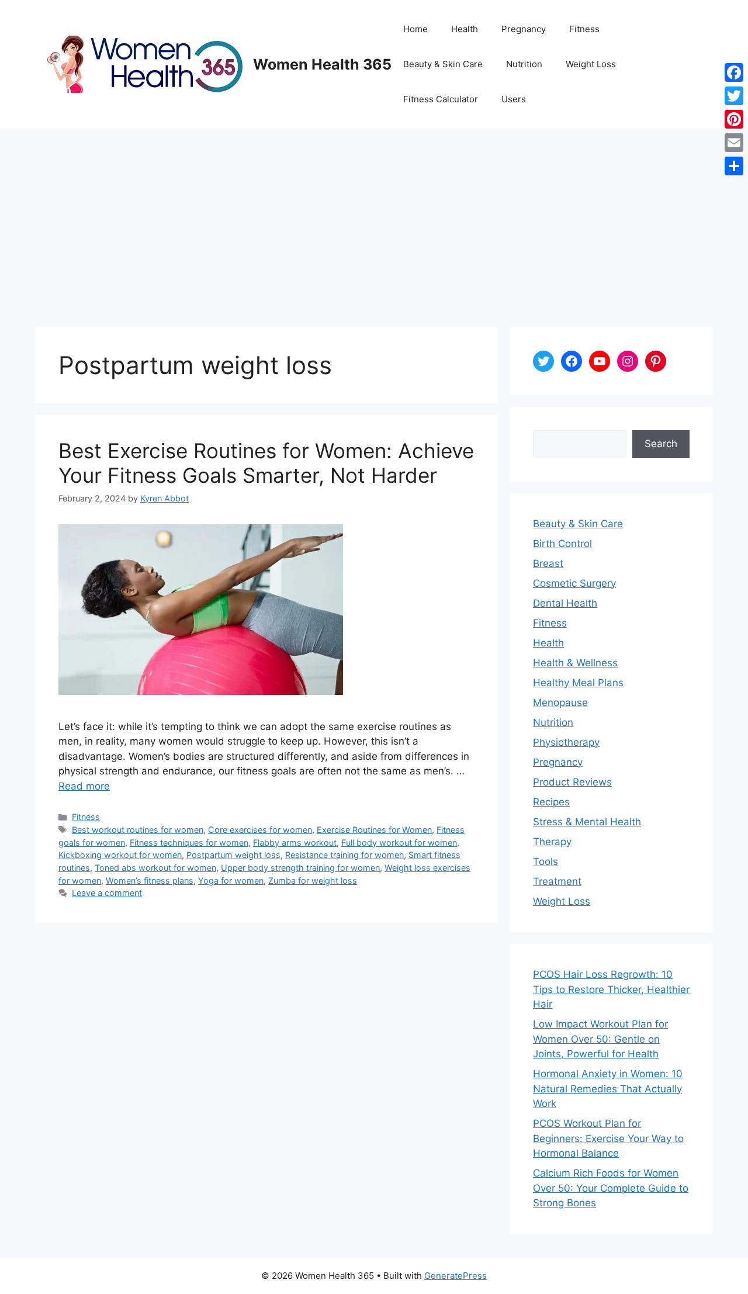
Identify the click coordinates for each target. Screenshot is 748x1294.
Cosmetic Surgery (574, 583)
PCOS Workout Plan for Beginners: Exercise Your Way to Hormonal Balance (608, 1138)
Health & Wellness (575, 663)
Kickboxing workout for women (120, 855)
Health (464, 28)
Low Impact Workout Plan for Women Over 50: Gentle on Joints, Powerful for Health (600, 1039)
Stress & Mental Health (587, 822)
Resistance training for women (344, 855)
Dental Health (565, 603)
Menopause (560, 702)
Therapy (552, 841)
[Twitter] (734, 96)
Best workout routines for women (137, 830)
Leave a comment (107, 893)
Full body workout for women (399, 842)
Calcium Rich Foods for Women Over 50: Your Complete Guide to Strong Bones (610, 1188)
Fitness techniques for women (189, 842)
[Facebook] (734, 72)
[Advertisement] (374, 216)
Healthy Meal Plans (578, 682)
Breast (548, 563)
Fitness (584, 28)
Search (661, 443)
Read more (84, 786)
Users (513, 99)
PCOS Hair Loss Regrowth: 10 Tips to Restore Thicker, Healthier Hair (611, 989)
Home (415, 28)
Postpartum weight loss (233, 855)
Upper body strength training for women (300, 868)
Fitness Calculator (440, 99)
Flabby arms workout (295, 842)
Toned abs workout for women (155, 868)
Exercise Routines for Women (374, 830)
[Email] (734, 142)
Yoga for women (231, 880)
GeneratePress (455, 1275)
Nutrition (524, 64)
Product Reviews (572, 782)
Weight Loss (591, 64)
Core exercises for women (260, 830)
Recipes (551, 802)
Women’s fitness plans (149, 880)
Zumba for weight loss (312, 880)
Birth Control (562, 543)
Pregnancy (523, 28)
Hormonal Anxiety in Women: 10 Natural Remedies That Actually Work (608, 1088)
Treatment (557, 881)
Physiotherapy (566, 742)
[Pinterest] (734, 119)
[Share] (734, 166)
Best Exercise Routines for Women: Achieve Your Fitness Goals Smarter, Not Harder (266, 462)
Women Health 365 (322, 64)
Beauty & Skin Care (443, 64)
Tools (545, 861)
